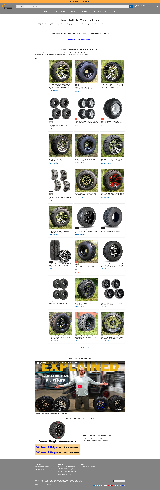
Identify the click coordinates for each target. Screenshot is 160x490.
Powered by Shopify (38, 485)
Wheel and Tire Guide (54, 481)
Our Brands (37, 480)
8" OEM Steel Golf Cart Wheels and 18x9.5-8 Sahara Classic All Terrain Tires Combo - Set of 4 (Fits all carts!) (60, 197)
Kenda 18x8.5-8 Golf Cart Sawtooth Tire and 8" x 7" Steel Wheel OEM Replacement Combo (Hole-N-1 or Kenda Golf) (112, 123)
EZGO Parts (64, 12)
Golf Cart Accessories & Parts (51, 12)
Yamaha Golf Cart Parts (86, 12)
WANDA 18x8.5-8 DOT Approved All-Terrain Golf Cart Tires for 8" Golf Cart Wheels (112, 230)
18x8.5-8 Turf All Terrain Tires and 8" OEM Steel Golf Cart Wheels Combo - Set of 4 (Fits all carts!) (86, 89)
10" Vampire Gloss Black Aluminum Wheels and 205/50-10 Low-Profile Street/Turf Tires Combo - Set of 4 (85, 337)
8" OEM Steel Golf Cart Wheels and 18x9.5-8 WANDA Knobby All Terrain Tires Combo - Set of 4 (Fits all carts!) (86, 159)
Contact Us (62, 480)
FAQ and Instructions (48, 480)
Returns (71, 480)
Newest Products (78, 481)
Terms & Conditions (44, 481)
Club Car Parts (73, 12)
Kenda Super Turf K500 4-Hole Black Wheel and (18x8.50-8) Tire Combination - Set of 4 (59, 302)
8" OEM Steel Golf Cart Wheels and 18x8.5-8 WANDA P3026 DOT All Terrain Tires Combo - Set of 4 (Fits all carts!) (60, 125)
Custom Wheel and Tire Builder (47, 482)
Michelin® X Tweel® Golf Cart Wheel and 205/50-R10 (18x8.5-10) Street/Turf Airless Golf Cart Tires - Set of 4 (111, 303)
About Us (112, 12)
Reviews (41, 480)
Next (92, 348)
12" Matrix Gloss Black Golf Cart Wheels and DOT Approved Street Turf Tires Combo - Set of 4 (86, 231)
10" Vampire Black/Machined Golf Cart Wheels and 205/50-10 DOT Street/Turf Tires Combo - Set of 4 (60, 265)
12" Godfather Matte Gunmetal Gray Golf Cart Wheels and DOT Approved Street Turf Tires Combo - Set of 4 (86, 303)
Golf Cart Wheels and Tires (101, 12)
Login (153, 7)
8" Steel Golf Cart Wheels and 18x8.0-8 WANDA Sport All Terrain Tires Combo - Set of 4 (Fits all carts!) (86, 268)
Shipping (80, 480)
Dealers (67, 480)
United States (118, 481)
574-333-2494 (141, 5)
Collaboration (37, 482)
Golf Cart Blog (56, 480)
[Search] (131, 6)
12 (88, 348)
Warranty (76, 480)
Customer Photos (71, 481)
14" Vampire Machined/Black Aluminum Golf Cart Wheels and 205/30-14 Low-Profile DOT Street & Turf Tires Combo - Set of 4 (112, 86)
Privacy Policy (37, 481)
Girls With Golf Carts (62, 481)
